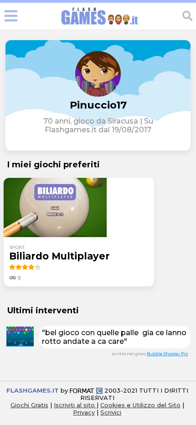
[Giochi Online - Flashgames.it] (99, 25)
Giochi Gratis (29, 405)
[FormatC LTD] (86, 390)
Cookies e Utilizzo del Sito (140, 405)
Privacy (84, 412)
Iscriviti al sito (75, 405)
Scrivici (110, 412)
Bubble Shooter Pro (167, 353)
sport (17, 247)
